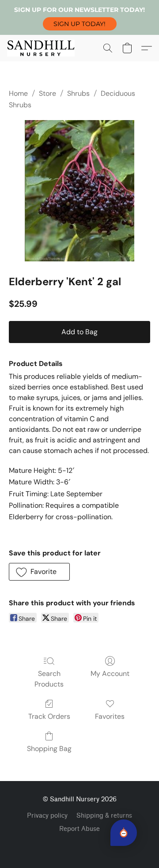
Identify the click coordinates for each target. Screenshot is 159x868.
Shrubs (78, 93)
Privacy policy (47, 815)
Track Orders (49, 716)
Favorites (110, 716)
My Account (110, 673)
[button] (80, 23)
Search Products (49, 679)
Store (47, 93)
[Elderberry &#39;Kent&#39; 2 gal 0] (79, 190)
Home (18, 93)
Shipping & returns (104, 815)
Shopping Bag (49, 748)
